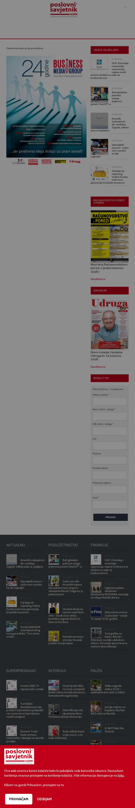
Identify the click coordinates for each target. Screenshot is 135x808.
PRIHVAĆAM (18, 799)
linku (121, 775)
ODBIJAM (44, 799)
